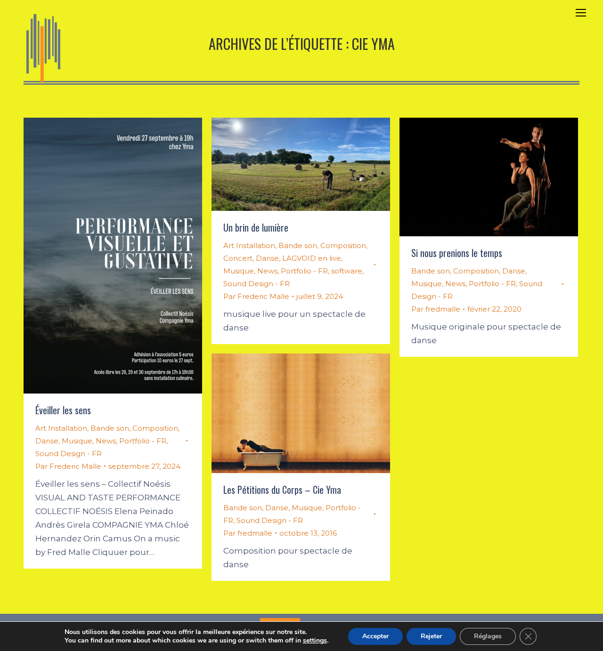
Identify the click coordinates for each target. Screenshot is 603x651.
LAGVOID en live (311, 258)
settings (315, 640)
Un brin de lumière (255, 227)
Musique (77, 440)
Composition (155, 428)
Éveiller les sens (63, 410)
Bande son (109, 428)
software (346, 270)
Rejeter (431, 636)
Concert (238, 258)
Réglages (488, 636)
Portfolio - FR (142, 440)
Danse (46, 440)
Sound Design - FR (68, 453)
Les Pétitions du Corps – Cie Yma (282, 489)
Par (68, 466)
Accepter (375, 636)
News (106, 440)
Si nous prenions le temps (456, 253)
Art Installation (61, 428)
